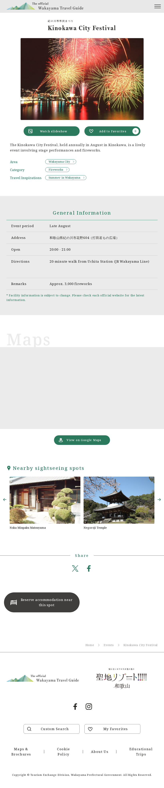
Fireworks (56, 169)
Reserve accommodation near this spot (47, 602)
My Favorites (115, 729)
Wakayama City (59, 161)
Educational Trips (141, 751)
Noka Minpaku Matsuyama (28, 528)
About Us (99, 751)
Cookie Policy (63, 751)
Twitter (75, 568)
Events (109, 645)
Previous (5, 499)
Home (89, 645)
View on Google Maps (84, 440)
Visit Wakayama (44, 6)
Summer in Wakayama (64, 177)
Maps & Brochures (21, 751)
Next (159, 499)
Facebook (89, 568)
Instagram (89, 706)
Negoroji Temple (95, 528)
